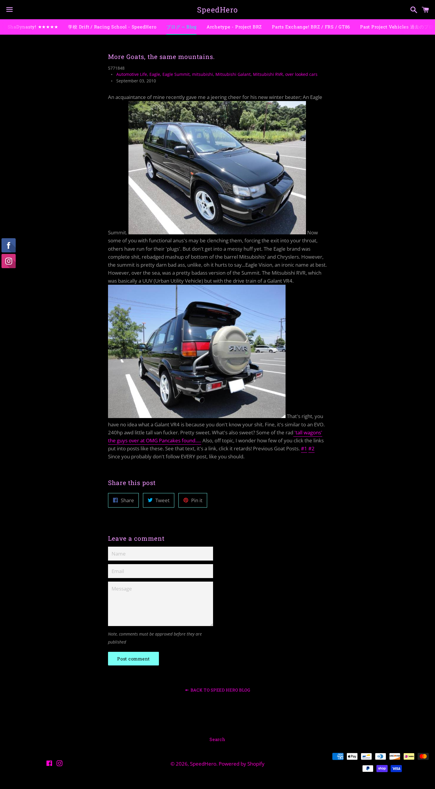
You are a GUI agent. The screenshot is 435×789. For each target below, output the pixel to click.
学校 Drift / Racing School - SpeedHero (112, 27)
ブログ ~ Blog (181, 27)
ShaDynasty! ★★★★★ (33, 27)
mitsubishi (202, 74)
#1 (304, 448)
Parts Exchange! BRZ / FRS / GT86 (311, 27)
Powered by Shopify (242, 763)
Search (217, 739)
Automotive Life (131, 74)
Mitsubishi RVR (268, 74)
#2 (311, 448)
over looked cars (301, 74)
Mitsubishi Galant (233, 74)
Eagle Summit (176, 74)
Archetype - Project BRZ (234, 27)
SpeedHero (217, 10)
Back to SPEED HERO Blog (219, 690)
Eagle (154, 74)
